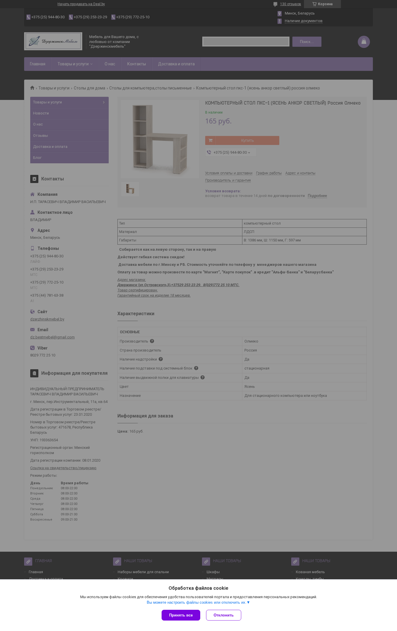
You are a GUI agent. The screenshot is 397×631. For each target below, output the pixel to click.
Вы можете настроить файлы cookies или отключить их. (196, 602)
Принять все (181, 615)
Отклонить (224, 615)
